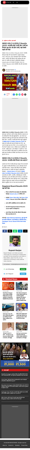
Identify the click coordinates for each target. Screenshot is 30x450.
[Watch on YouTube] (22, 94)
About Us (5, 445)
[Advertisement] (15, 23)
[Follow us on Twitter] (25, 94)
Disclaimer (17, 445)
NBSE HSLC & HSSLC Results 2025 (13, 141)
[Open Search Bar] (13, 2)
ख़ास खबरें (14, 40)
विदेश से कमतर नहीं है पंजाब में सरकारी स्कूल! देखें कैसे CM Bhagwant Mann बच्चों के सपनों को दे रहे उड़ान (12, 398)
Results (5, 226)
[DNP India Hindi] (6, 2)
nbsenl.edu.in (14, 194)
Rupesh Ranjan (10, 69)
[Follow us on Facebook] (14, 94)
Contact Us (11, 445)
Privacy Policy (24, 445)
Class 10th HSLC (14, 197)
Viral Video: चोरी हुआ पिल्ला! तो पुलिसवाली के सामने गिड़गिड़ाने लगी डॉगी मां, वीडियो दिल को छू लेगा (14, 380)
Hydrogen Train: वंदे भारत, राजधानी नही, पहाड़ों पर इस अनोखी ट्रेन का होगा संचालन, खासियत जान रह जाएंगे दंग (8, 316)
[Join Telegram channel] (19, 94)
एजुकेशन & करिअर (7, 40)
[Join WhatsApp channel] (17, 94)
